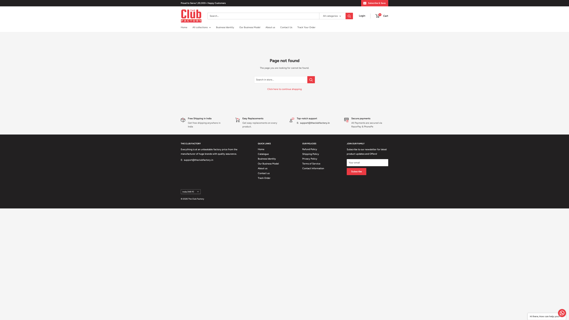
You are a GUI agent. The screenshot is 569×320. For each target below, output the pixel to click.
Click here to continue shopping (284, 89)
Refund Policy (309, 149)
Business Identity (225, 27)
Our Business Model (249, 27)
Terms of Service (311, 163)
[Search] (349, 16)
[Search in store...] (311, 79)
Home (184, 27)
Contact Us (286, 27)
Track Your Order (306, 27)
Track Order (264, 178)
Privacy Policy (309, 158)
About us (270, 27)
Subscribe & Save (377, 3)
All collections (200, 27)
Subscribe (356, 171)
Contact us (264, 173)
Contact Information (313, 168)
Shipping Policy (310, 154)
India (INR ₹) (188, 192)
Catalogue (263, 154)
